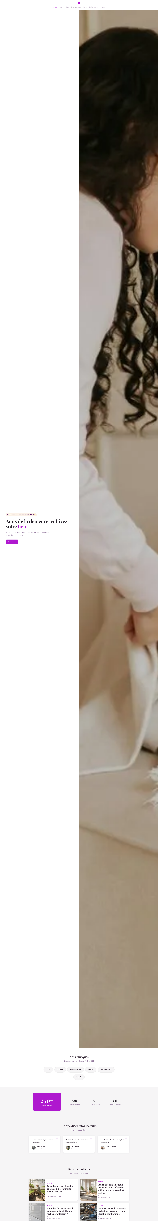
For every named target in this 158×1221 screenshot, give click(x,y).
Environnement (93, 7)
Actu (61, 7)
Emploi (85, 7)
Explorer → (12, 542)
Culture (67, 7)
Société (103, 7)
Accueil (55, 7)
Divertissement (76, 7)
